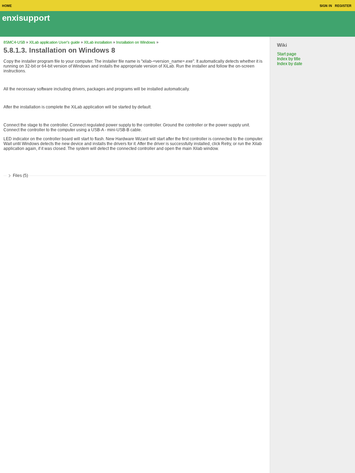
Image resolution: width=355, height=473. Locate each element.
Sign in (326, 6)
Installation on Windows (135, 42)
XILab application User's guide (54, 42)
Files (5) (20, 175)
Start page (286, 54)
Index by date (289, 63)
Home (7, 6)
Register (343, 6)
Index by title (289, 58)
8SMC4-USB (14, 42)
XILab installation (98, 42)
